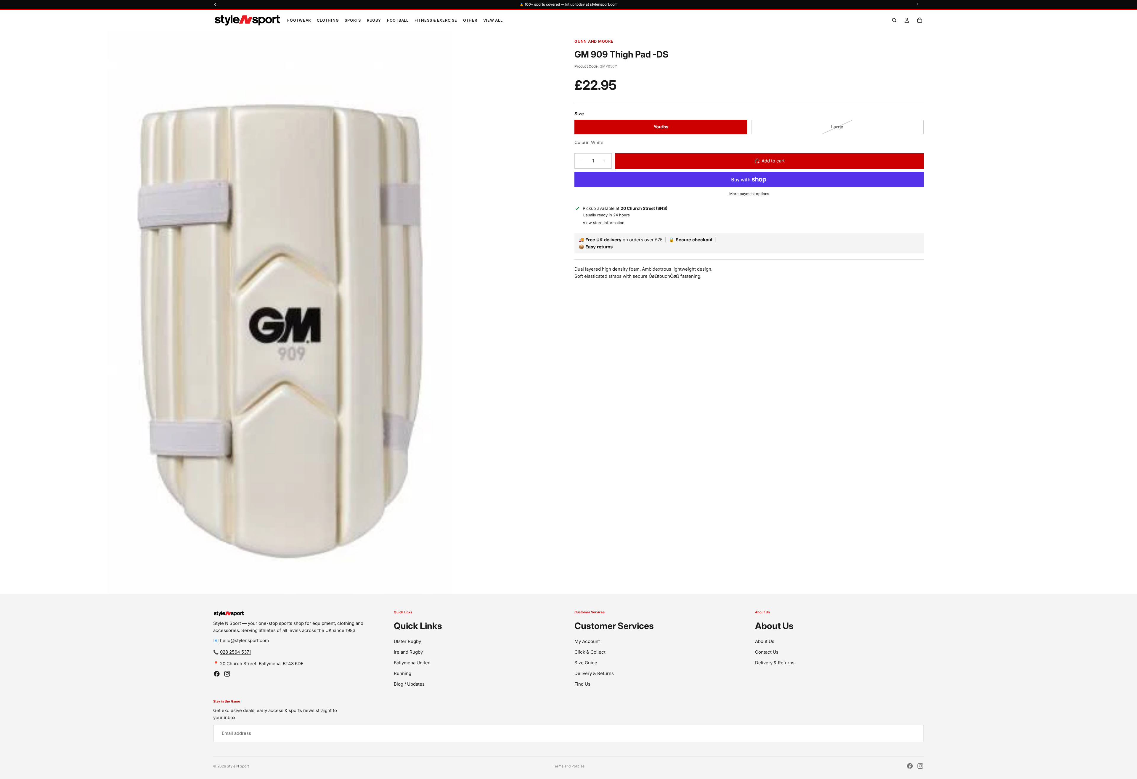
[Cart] (919, 20)
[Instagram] (227, 673)
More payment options (749, 194)
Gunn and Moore (594, 41)
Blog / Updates (409, 684)
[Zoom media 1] (281, 312)
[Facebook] (216, 673)
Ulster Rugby (407, 641)
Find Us (582, 684)
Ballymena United (412, 662)
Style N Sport (238, 766)
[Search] (894, 20)
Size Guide (585, 662)
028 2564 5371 (235, 652)
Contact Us (766, 652)
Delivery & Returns (594, 673)
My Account (587, 641)
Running (402, 673)
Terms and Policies (568, 766)
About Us (764, 641)
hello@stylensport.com (244, 640)
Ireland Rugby (408, 652)
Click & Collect (590, 652)
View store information (603, 223)
